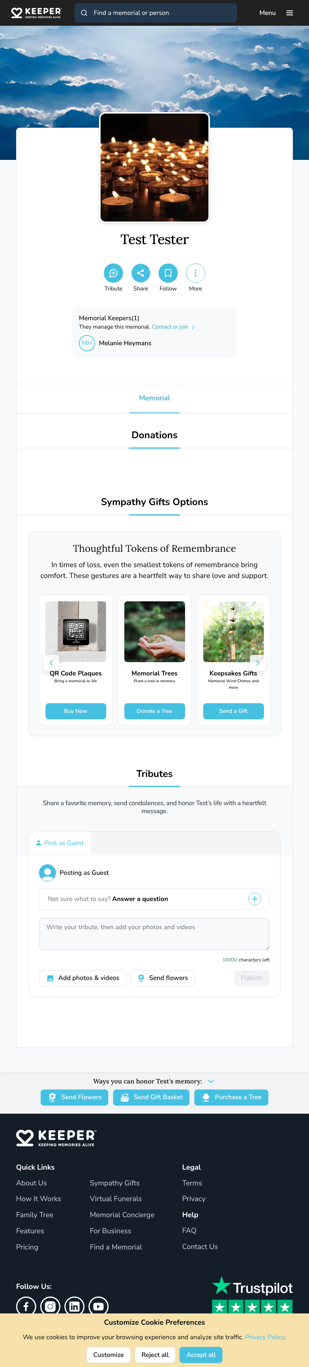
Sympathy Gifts (115, 1183)
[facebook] (26, 1307)
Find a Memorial (116, 1247)
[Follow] (168, 273)
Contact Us (200, 1247)
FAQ (189, 1231)
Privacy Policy (265, 1337)
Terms (192, 1183)
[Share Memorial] (140, 273)
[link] (76, 660)
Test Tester (154, 239)
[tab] (60, 843)
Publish (252, 977)
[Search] (84, 13)
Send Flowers (81, 1097)
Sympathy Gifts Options (154, 502)
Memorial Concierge (122, 1215)
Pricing (27, 1247)
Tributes (154, 774)
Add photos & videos (88, 977)
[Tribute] (113, 273)
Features (30, 1231)
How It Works (38, 1199)
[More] (195, 273)
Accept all (201, 1354)
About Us (31, 1183)
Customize (108, 1354)
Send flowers (168, 977)
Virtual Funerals (116, 1199)
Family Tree (35, 1215)
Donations (155, 435)
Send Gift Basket (158, 1097)
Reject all (155, 1354)
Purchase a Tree (238, 1097)
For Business (110, 1231)
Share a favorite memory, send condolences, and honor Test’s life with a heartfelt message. (154, 807)
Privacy (194, 1199)
